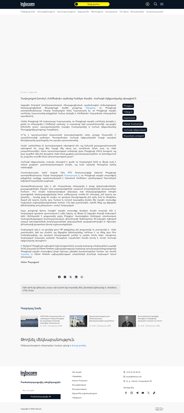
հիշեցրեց (90, 107)
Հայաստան (129, 117)
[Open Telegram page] (137, 392)
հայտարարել (70, 175)
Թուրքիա (128, 105)
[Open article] (29, 321)
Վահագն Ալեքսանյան (135, 129)
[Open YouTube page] (142, 392)
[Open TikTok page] (154, 392)
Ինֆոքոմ (128, 111)
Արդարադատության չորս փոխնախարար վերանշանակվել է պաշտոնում (101, 318)
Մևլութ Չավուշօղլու (133, 123)
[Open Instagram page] (131, 392)
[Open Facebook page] (125, 392)
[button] (59, 277)
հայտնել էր (27, 254)
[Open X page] (148, 392)
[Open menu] (161, 4)
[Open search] (155, 4)
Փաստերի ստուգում (134, 135)
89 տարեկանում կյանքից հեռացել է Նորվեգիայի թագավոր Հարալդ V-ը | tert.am (150, 318)
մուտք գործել (78, 345)
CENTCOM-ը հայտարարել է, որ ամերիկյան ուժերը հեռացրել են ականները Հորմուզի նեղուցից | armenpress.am (52, 319)
